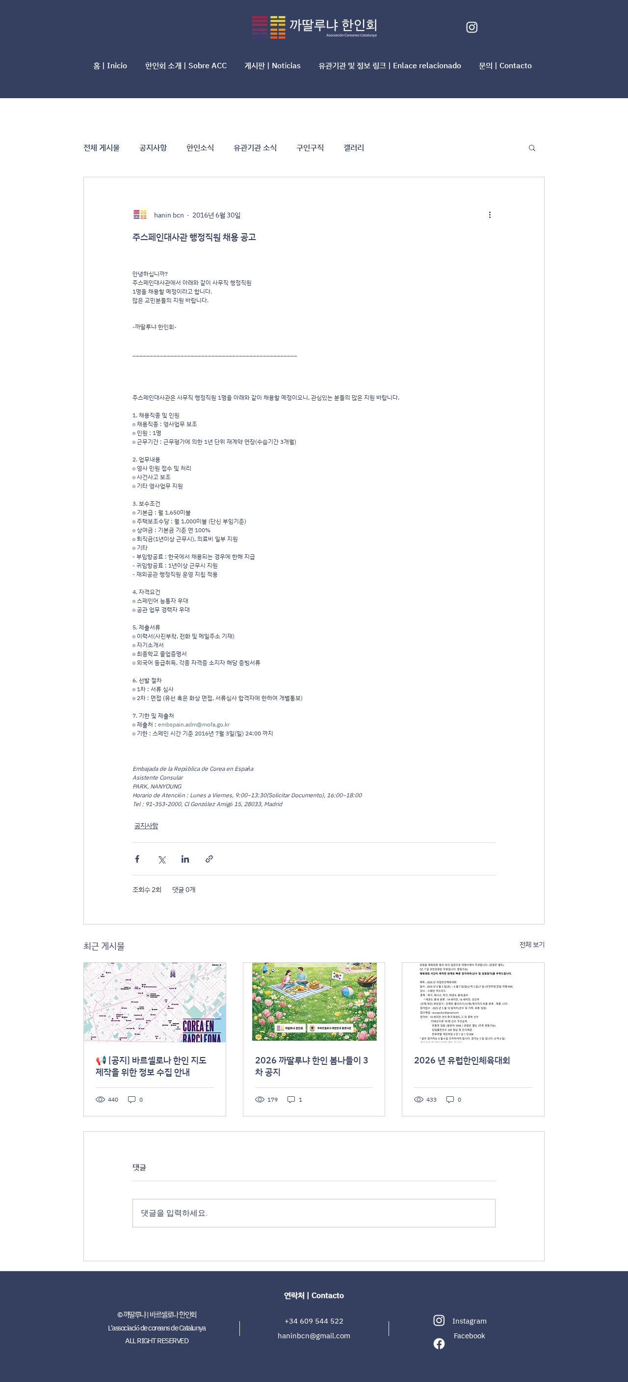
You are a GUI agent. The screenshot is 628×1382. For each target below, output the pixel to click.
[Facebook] (439, 1343)
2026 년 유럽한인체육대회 (462, 1060)
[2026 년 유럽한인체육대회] (473, 1002)
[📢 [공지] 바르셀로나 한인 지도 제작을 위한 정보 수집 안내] (155, 1002)
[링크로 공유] (209, 859)
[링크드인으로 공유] (185, 859)
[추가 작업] (490, 214)
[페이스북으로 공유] (137, 859)
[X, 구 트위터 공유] (161, 859)
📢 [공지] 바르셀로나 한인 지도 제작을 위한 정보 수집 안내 (151, 1066)
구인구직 (310, 147)
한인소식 (200, 147)
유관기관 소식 (255, 147)
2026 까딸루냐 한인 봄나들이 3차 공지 (311, 1066)
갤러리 (353, 147)
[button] (187, 65)
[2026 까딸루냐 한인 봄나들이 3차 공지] (314, 1002)
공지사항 (153, 147)
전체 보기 (532, 944)
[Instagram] (472, 27)
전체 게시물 (101, 147)
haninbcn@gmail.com (314, 1335)
